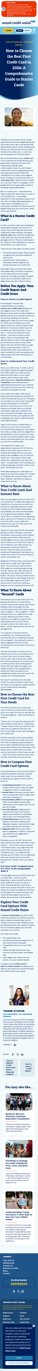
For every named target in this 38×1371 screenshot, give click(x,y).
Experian (20, 380)
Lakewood (24, 1322)
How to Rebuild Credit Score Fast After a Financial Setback (10, 1067)
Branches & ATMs (10, 1268)
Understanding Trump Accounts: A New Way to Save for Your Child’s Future (19, 1216)
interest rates (6, 235)
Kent (22, 1316)
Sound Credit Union (11, 915)
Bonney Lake (8, 1322)
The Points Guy (7, 180)
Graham (23, 1313)
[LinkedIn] (15, 1045)
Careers (6, 1273)
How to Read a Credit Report (28, 1067)
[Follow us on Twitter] (18, 1292)
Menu (34, 32)
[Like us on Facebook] (14, 1292)
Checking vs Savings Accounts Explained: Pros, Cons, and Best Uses (17, 1164)
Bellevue (7, 1319)
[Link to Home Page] (19, 22)
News (5, 1271)
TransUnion (6, 382)
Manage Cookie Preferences (19, 1363)
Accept (19, 1358)
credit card (28, 158)
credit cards (19, 964)
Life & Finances (14, 42)
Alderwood (8, 1313)
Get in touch (6, 690)
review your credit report (12, 308)
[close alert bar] (34, 9)
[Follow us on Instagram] (22, 1292)
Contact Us (8, 1266)
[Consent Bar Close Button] (34, 1326)
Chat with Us (8, 1260)
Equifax (27, 380)
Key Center (25, 1319)
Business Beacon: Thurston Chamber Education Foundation (17, 1116)
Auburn (6, 1316)
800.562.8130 (8, 1263)
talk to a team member (11, 966)
